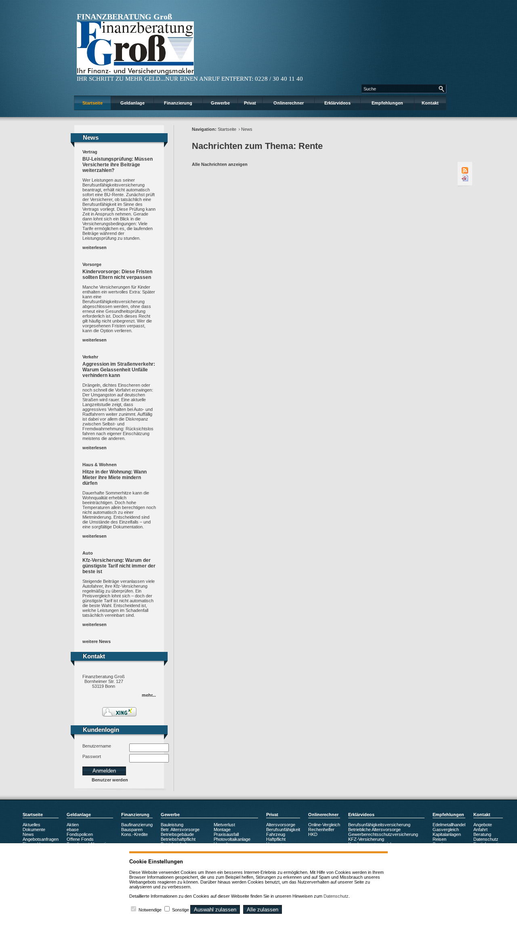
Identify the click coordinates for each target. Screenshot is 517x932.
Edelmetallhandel (449, 824)
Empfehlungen (387, 103)
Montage (222, 829)
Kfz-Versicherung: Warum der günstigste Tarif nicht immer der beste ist (119, 565)
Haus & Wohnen (99, 464)
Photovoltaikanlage (232, 839)
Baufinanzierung (137, 824)
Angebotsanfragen (41, 839)
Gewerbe (220, 103)
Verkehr (90, 356)
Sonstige (180, 909)
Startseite (92, 103)
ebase (73, 829)
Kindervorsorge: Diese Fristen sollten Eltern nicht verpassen (117, 274)
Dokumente (34, 829)
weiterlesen (94, 247)
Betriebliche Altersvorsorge (374, 829)
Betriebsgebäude (177, 834)
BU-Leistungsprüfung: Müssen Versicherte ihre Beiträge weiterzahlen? (117, 164)
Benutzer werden (110, 779)
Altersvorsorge (280, 824)
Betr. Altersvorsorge (180, 829)
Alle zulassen (262, 910)
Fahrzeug (275, 834)
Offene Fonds (80, 839)
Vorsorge (91, 264)
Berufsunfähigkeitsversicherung (379, 824)
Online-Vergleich (324, 824)
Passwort (91, 756)
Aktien (73, 824)
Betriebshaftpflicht (178, 839)
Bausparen (132, 829)
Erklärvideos (337, 103)
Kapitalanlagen (447, 834)
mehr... (149, 695)
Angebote (482, 824)
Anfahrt (480, 829)
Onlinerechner (288, 103)
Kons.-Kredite (134, 834)
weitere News (96, 641)
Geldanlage (132, 103)
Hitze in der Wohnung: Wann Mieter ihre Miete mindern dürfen (114, 477)
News (246, 129)
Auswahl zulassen (215, 910)
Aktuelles (31, 824)
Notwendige (150, 909)
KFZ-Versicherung (366, 839)
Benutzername (96, 746)
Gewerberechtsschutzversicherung (383, 834)
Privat (250, 103)
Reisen (439, 839)
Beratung (482, 834)
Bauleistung (172, 824)
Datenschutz (485, 839)
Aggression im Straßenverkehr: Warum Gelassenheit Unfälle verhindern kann (118, 369)
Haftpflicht (276, 839)
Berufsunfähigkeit (283, 829)
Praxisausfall (226, 834)
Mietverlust (224, 824)
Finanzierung (178, 103)
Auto (87, 553)
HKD (312, 834)
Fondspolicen (80, 834)
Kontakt (430, 103)
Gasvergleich (446, 829)
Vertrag (89, 151)
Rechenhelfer (321, 829)
